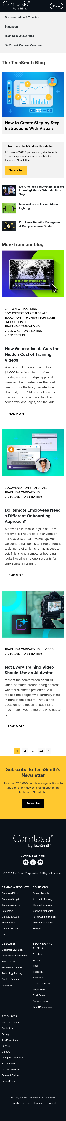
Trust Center (39, 995)
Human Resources (42, 905)
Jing (4, 934)
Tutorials (37, 954)
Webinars (37, 960)
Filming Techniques (41, 317)
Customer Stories (42, 984)
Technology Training (12, 973)
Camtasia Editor (10, 893)
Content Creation (10, 979)
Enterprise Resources (12, 1058)
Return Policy (8, 1081)
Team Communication (44, 917)
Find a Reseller (9, 1063)
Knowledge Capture (12, 967)
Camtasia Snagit (10, 899)
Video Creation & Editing (24, 330)
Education (11, 26)
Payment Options (11, 1075)
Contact (50, 1097)
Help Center (39, 989)
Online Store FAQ (11, 1069)
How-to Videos (9, 962)
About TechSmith (10, 1022)
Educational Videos (43, 923)
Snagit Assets (9, 923)
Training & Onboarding (19, 35)
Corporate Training (42, 899)
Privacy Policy (19, 1097)
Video (49, 649)
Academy (38, 978)
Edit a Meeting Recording (14, 956)
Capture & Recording (21, 308)
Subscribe (15, 170)
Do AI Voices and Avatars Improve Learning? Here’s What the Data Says (41, 190)
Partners (6, 1046)
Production (14, 322)
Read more (16, 413)
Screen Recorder (41, 893)
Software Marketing (43, 911)
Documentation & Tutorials (22, 17)
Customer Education (12, 950)
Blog (35, 966)
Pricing (5, 1034)
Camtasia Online (10, 929)
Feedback (7, 985)
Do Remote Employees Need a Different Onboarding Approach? (33, 516)
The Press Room (10, 1040)
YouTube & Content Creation (23, 45)
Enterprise (38, 929)
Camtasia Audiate (11, 905)
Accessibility (36, 1097)
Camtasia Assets (10, 917)
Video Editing (15, 335)
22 (41, 750)
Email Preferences (42, 1007)
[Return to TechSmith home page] (16, 5)
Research (38, 972)
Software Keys (40, 1001)
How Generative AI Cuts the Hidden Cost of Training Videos (32, 354)
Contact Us (7, 1028)
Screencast (7, 911)
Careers (6, 1052)
